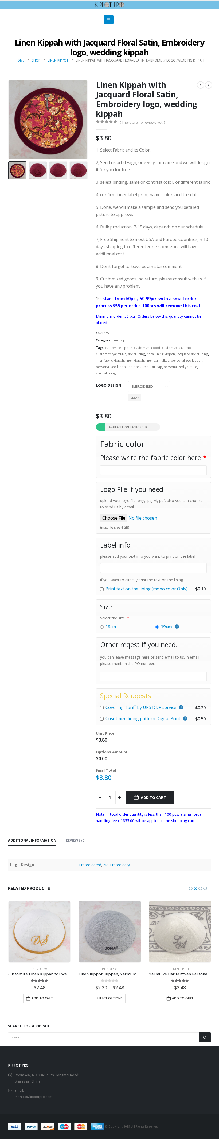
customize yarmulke (111, 354)
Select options (39, 998)
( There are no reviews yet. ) (142, 122)
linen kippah (135, 360)
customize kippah (118, 347)
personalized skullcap (145, 367)
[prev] (200, 85)
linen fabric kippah (110, 360)
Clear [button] (134, 397)
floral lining (136, 354)
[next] (208, 85)
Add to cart (153, 797)
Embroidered (90, 864)
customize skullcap (176, 347)
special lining (106, 373)
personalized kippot (111, 367)
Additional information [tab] (32, 840)
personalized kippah (186, 360)
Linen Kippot (121, 340)
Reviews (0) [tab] (75, 840)
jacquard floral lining (192, 354)
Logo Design (108, 385)
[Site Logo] (109, 5)
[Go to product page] (39, 931)
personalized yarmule (180, 367)
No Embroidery (116, 864)
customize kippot (147, 347)
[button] (109, 19)
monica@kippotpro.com (33, 1097)
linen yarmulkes (157, 360)
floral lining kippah (161, 354)
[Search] (205, 1037)
